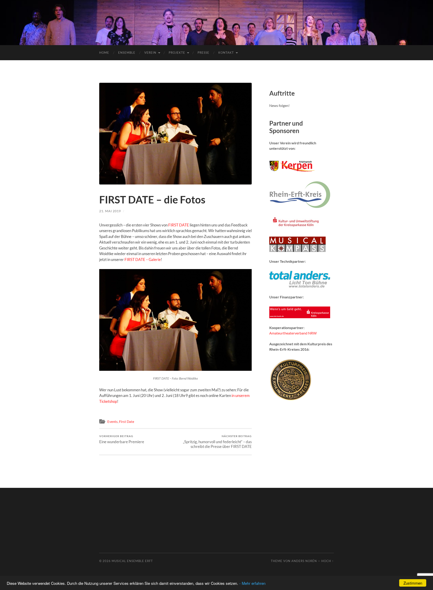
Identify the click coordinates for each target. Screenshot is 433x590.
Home (104, 52)
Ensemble (126, 52)
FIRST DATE (178, 225)
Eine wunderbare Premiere (121, 439)
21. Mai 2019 (110, 211)
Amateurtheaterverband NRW (293, 333)
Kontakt (226, 52)
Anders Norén (304, 561)
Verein (150, 52)
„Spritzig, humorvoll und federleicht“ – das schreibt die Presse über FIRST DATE (217, 441)
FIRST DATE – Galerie (142, 259)
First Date (126, 421)
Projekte (177, 52)
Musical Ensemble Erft (132, 561)
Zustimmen (412, 583)
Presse (203, 52)
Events (112, 421)
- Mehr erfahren (252, 583)
